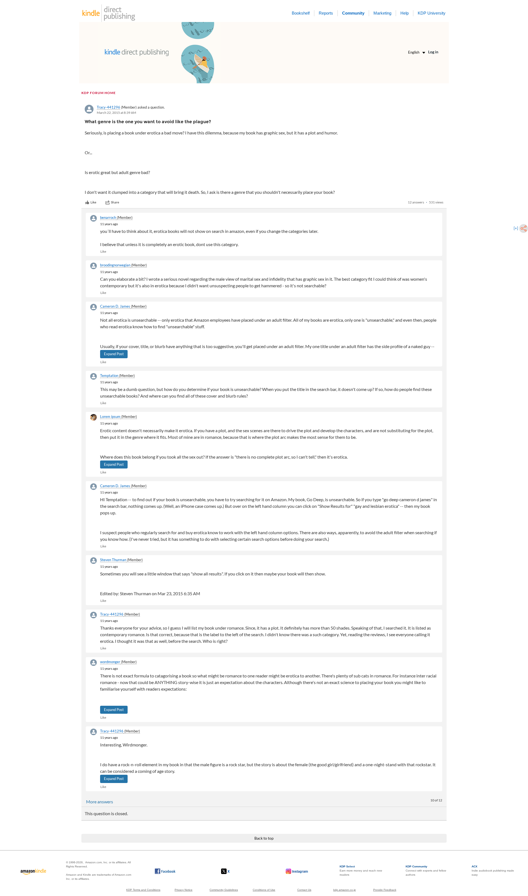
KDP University (432, 13)
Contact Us (304, 889)
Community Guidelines (224, 889)
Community (353, 13)
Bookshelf (301, 13)
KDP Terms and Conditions (143, 889)
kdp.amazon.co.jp (344, 889)
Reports (326, 13)
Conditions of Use (264, 889)
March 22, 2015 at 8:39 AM (116, 113)
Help (404, 13)
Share (115, 202)
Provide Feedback (384, 889)
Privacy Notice (184, 889)
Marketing (382, 13)
